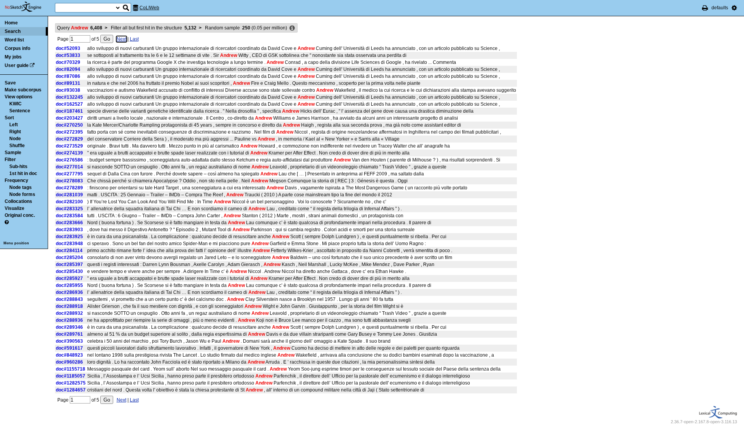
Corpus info (17, 48)
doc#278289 (69, 188)
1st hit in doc (23, 173)
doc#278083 (69, 181)
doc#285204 (69, 257)
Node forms (22, 194)
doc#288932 (69, 313)
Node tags (20, 187)
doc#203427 (69, 118)
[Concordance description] (292, 28)
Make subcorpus (23, 90)
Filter (10, 159)
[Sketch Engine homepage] (29, 7)
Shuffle (17, 145)
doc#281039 (69, 194)
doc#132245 (69, 97)
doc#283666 (69, 222)
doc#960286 (69, 362)
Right (15, 131)
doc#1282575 (71, 383)
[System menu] (734, 7)
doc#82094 (68, 69)
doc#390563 (69, 341)
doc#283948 (69, 243)
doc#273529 (69, 146)
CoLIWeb (149, 7)
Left (13, 124)
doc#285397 (69, 264)
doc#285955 (69, 285)
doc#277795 (69, 174)
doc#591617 (69, 348)
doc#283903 (69, 229)
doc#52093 (68, 48)
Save (10, 83)
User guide (17, 65)
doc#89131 (68, 83)
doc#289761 (69, 334)
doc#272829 (69, 139)
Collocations (18, 201)
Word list (14, 40)
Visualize (14, 208)
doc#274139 (69, 153)
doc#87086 (68, 76)
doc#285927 (69, 278)
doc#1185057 (70, 376)
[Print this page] (705, 7)
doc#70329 (68, 62)
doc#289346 (69, 327)
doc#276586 (69, 160)
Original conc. (20, 215)
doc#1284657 (71, 390)
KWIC (15, 103)
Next (121, 39)
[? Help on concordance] (7, 222)
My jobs (13, 57)
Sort (9, 117)
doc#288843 (69, 299)
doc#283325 (69, 208)
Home (11, 23)
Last (134, 39)
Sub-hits (18, 166)
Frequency (16, 180)
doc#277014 (69, 167)
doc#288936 (69, 320)
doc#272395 (69, 132)
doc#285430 (69, 271)
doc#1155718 (70, 369)
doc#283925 (69, 236)
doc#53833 (68, 55)
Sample (13, 152)
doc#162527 (69, 104)
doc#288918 (69, 306)
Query (79, 28)
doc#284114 (69, 250)
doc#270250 (69, 125)
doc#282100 (69, 201)
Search (13, 31)
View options (19, 97)
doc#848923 (69, 355)
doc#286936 (69, 292)
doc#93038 (68, 90)
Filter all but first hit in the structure (153, 28)
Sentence (19, 110)
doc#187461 (69, 111)
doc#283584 (69, 215)
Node (15, 138)
